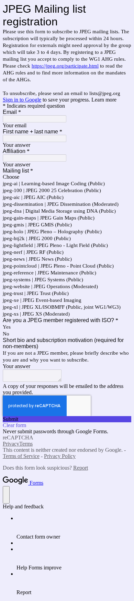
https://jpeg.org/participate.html (65, 66)
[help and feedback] (6, 495)
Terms (26, 444)
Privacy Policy (60, 456)
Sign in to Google (22, 100)
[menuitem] (73, 527)
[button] (67, 419)
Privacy (11, 444)
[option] (67, 177)
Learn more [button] (103, 100)
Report (80, 468)
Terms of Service (21, 456)
